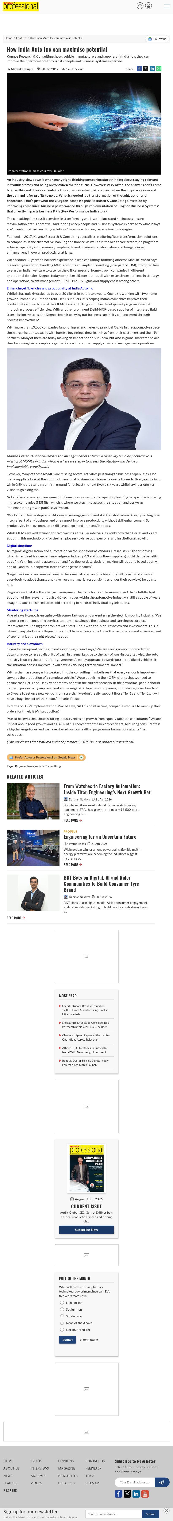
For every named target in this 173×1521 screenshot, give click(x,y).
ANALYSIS (38, 1476)
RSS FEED (10, 1490)
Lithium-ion (74, 1303)
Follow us (159, 39)
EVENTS (36, 1461)
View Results (89, 1339)
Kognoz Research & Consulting (38, 766)
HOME (8, 1461)
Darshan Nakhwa (79, 799)
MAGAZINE (66, 1468)
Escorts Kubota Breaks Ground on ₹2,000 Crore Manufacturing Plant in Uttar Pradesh (85, 1010)
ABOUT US (11, 1468)
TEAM (90, 1476)
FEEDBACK (93, 1468)
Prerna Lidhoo (77, 843)
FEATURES (10, 1483)
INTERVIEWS (40, 1468)
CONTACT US (95, 1461)
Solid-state (74, 1316)
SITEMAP (92, 1483)
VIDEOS (36, 1483)
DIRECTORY (66, 1483)
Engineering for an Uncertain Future (100, 836)
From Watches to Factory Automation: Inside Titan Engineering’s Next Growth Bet (107, 789)
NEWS (7, 1476)
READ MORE (73, 820)
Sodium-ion (74, 1309)
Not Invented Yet (78, 1330)
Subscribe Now (86, 1230)
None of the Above (79, 1323)
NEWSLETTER (68, 1476)
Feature (21, 38)
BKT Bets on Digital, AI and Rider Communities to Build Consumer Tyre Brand (101, 883)
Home (8, 38)
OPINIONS (66, 1461)
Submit (67, 1339)
